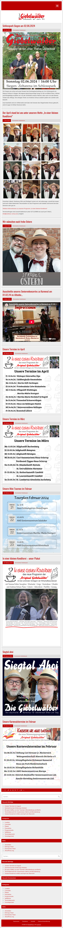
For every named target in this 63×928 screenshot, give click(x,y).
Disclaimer (25, 921)
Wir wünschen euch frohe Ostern (17, 221)
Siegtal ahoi (8, 652)
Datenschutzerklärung (44, 921)
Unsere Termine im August (13, 806)
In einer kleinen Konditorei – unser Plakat (21, 558)
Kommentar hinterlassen (19, 30)
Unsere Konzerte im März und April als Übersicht (19, 814)
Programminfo (9, 830)
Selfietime (8, 832)
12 (21, 790)
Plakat (7, 826)
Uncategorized (9, 836)
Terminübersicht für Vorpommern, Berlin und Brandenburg (22, 812)
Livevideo (8, 824)
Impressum (16, 921)
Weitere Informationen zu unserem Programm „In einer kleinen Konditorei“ (25, 208)
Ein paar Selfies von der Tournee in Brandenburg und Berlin (23, 810)
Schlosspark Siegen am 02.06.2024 (19, 26)
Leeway (39, 924)
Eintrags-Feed (9, 846)
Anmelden (8, 844)
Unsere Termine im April (14, 349)
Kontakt (33, 921)
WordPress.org (9, 850)
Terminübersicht (10, 834)
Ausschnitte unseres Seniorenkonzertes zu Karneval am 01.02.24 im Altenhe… (27, 293)
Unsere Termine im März (14, 419)
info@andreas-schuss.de (10, 214)
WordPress (31, 924)
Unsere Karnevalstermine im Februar (19, 721)
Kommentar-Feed (10, 848)
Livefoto (7, 822)
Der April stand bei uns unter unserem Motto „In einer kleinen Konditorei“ (30, 114)
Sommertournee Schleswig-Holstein (16, 808)
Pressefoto (8, 828)
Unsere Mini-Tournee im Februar (17, 488)
